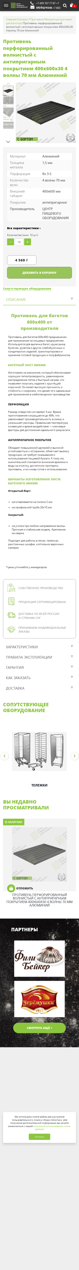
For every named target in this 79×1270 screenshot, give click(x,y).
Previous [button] (4, 756)
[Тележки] (39, 751)
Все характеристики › (24, 228)
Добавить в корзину (39, 273)
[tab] (39, 300)
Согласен (39, 1137)
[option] (39, 756)
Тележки (39, 785)
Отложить (24, 888)
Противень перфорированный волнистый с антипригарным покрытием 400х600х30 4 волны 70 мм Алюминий (39, 900)
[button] (8, 141)
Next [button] (74, 756)
